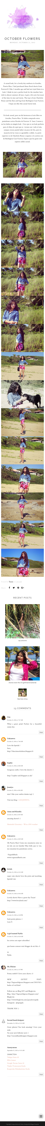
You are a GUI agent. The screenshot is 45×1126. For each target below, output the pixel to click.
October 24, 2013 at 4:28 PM (15, 915)
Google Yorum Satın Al (15, 1063)
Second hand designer (15, 1020)
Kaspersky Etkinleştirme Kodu (18, 1069)
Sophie (9, 763)
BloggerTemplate (34, 1124)
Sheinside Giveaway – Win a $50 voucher (22, 824)
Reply (41, 732)
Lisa (8, 717)
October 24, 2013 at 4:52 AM (15, 872)
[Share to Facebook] (9, 588)
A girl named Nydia (15, 933)
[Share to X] (14, 588)
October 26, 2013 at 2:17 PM (15, 969)
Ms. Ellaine (11, 966)
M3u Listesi (11, 1060)
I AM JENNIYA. (24, 800)
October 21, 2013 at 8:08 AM (15, 766)
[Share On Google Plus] (22, 588)
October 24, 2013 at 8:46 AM (15, 893)
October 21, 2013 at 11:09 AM (15, 839)
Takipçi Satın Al (13, 1057)
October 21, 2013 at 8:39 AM (15, 815)
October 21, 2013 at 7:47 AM (15, 720)
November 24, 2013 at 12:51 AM (15, 1023)
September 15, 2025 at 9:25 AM (15, 1050)
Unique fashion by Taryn (17, 1124)
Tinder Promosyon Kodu (16, 1066)
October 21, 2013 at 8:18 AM (15, 790)
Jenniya (10, 787)
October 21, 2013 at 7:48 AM (15, 741)
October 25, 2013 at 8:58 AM (15, 936)
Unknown (11, 738)
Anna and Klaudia (14, 811)
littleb (9, 869)
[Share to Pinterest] (18, 588)
